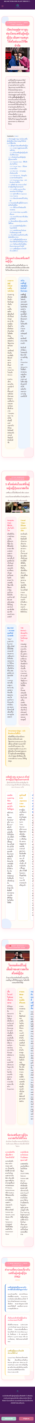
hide (16, 136)
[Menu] (2, 6)
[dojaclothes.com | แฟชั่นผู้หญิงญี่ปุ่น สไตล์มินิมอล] (17, 6)
